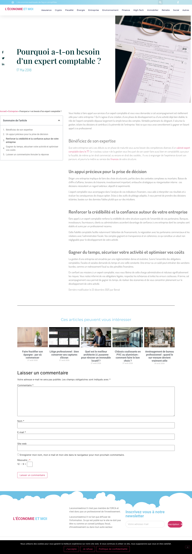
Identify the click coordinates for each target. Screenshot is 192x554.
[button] (160, 2)
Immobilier (152, 10)
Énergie (81, 10)
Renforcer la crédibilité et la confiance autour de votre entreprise (32, 140)
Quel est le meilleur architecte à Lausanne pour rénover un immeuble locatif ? (96, 356)
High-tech (138, 10)
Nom (20, 421)
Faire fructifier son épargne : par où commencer (32, 354)
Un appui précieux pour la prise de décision (27, 134)
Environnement (110, 10)
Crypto (58, 10)
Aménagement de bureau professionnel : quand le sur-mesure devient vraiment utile (159, 356)
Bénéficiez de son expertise (19, 129)
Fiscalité (69, 10)
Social (176, 10)
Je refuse (88, 549)
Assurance (46, 10)
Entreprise (93, 10)
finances (115, 159)
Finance (126, 10)
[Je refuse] (187, 547)
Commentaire (25, 385)
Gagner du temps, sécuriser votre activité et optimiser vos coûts (32, 148)
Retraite (166, 10)
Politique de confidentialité (113, 549)
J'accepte (71, 549)
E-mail (21, 432)
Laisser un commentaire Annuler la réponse (27, 154)
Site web (22, 443)
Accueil (3, 111)
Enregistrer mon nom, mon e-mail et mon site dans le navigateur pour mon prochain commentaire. (72, 455)
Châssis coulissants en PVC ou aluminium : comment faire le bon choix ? (128, 356)
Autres (185, 10)
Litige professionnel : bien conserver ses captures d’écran (64, 354)
